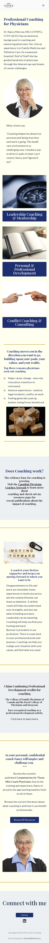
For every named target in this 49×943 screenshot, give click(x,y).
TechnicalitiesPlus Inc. (32, 938)
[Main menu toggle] (43, 5)
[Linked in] (24, 921)
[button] (24, 820)
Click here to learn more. (24, 718)
